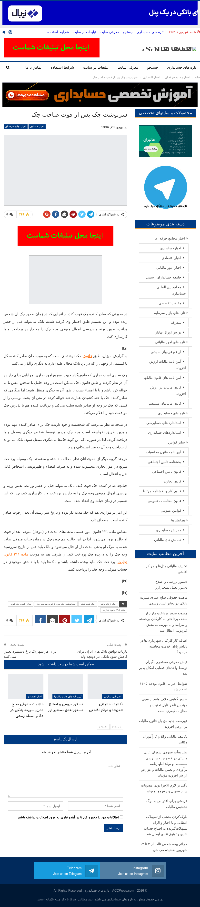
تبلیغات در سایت (84, 32)
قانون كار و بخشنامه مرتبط (161, 491)
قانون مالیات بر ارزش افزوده (168, 390)
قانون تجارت (172, 481)
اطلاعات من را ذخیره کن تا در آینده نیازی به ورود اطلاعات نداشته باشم (68, 817)
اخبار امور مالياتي (112, 696)
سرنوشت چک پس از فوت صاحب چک (56, 603)
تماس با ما (33, 67)
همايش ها (178, 520)
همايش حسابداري (168, 530)
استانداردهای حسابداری (164, 433)
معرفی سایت (109, 32)
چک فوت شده (88, 603)
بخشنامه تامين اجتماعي (164, 462)
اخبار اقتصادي (37, 126)
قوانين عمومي (171, 510)
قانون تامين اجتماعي (166, 471)
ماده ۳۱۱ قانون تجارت (114, 610)
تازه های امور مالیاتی (170, 342)
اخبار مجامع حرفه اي (15, 126)
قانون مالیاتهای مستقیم (165, 403)
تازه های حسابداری (150, 32)
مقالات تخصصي (170, 303)
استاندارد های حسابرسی (163, 423)
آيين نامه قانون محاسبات (163, 452)
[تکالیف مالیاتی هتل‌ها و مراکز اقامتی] (105, 686)
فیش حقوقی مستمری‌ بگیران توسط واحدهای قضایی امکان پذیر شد (163, 668)
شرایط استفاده (58, 32)
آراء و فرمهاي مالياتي (166, 352)
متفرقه (176, 322)
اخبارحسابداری (170, 248)
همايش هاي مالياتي (167, 540)
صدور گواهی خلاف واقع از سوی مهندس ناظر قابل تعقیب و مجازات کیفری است (164, 705)
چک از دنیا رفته (108, 603)
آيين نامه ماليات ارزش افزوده (167, 365)
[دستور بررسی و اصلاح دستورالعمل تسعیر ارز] (65, 686)
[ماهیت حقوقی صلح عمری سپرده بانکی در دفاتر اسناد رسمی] (25, 686)
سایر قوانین (176, 442)
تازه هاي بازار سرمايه (169, 313)
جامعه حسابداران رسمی (163, 277)
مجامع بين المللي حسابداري (171, 290)
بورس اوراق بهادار (168, 332)
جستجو (128, 32)
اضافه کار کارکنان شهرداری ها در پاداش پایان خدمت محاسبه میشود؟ (163, 646)
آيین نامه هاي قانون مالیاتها (67, 696)
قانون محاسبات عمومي (164, 501)
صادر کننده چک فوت (20, 603)
